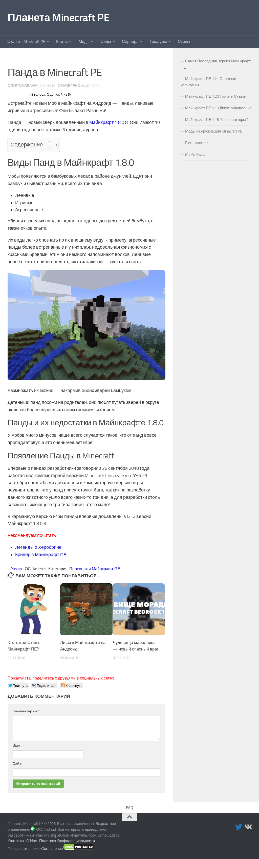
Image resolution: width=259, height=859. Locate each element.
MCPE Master (196, 154)
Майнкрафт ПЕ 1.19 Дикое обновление (218, 108)
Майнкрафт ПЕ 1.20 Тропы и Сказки (215, 96)
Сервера (130, 41)
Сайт (17, 763)
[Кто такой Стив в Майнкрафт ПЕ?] (34, 609)
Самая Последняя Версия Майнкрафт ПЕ (216, 64)
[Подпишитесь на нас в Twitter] (238, 826)
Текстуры (158, 41)
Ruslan (16, 568)
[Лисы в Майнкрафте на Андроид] (86, 609)
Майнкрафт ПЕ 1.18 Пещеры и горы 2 (217, 119)
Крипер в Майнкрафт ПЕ (41, 554)
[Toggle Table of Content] (51, 145)
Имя (16, 745)
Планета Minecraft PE (58, 17)
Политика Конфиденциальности (67, 841)
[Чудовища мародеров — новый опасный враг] (139, 609)
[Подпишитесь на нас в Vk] (247, 826)
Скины (184, 41)
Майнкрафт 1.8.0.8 (108, 122)
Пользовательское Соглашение (35, 848)
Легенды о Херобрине (38, 547)
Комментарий (26, 711)
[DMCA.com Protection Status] (78, 848)
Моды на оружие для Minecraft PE (213, 131)
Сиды (105, 41)
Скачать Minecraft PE (26, 41)
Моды (84, 41)
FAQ (129, 807)
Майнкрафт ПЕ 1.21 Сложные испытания (208, 81)
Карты (62, 41)
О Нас (31, 841)
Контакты (16, 841)
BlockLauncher (196, 143)
